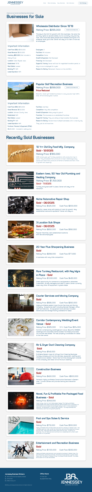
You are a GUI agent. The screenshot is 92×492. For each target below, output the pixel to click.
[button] (52, 3)
